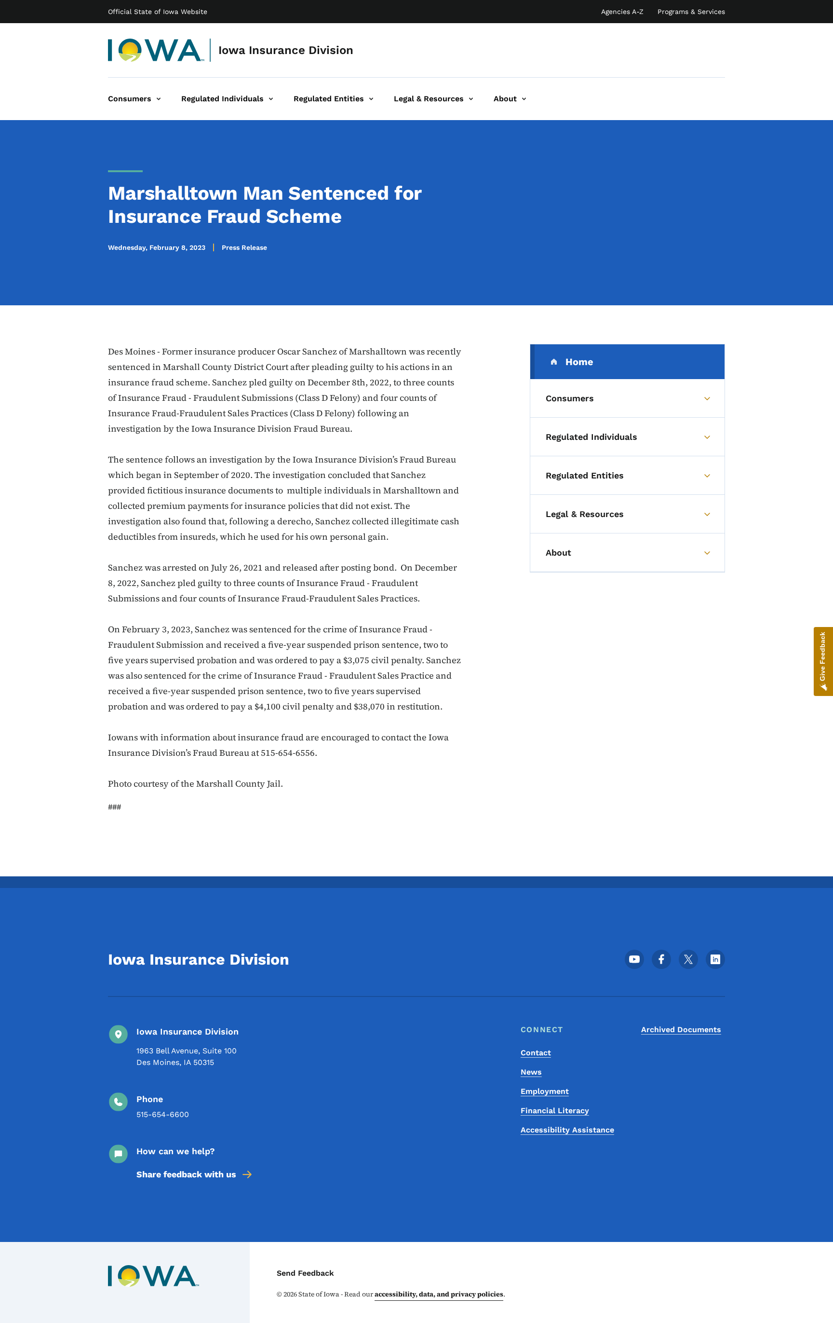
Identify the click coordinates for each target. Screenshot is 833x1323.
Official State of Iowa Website (157, 11)
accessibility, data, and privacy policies (439, 1294)
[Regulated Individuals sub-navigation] (271, 99)
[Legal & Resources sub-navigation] (471, 99)
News (531, 1072)
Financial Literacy (555, 1110)
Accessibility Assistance (567, 1129)
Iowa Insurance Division (285, 50)
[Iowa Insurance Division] (156, 50)
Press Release (244, 247)
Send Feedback (305, 1273)
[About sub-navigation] (524, 99)
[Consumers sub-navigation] (158, 99)
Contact (536, 1052)
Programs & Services (691, 11)
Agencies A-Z (622, 11)
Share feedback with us (186, 1174)
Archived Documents (681, 1029)
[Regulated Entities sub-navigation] (371, 99)
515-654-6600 (162, 1114)
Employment (545, 1091)
